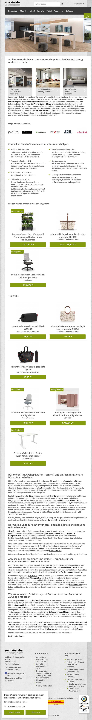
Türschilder (32, 575)
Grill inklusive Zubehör (44, 624)
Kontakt (39, 664)
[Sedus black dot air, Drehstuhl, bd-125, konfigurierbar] (28, 261)
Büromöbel (12, 11)
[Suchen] (62, 4)
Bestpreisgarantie (74, 659)
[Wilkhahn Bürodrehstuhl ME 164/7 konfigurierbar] (28, 399)
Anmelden (78, 3)
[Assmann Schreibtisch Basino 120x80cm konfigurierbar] (28, 440)
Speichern (35, 712)
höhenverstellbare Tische (70, 500)
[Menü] (88, 696)
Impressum (40, 666)
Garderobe (12, 582)
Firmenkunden (42, 659)
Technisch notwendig (16, 706)
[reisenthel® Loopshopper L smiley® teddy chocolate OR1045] (68, 313)
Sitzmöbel (24, 11)
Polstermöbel (68, 538)
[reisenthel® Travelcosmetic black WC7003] (28, 313)
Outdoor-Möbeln (22, 607)
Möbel (49, 11)
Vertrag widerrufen (44, 686)
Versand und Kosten (44, 673)
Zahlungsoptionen (43, 675)
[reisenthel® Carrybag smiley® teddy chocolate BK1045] (68, 221)
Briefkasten (49, 629)
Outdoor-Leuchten (38, 616)
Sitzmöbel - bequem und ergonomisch (46, 90)
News (38, 682)
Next (87, 36)
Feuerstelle (76, 624)
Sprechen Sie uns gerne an (59, 520)
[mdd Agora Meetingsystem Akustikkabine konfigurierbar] (68, 399)
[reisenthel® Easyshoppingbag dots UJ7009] (28, 354)
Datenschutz (41, 671)
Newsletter (40, 680)
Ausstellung (41, 657)
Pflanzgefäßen (35, 578)
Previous (8, 36)
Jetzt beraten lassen (16, 636)
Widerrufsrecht (42, 678)
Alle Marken (41, 662)
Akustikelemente (37, 11)
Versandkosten (53, 715)
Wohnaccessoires (15, 572)
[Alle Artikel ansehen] (13, 132)
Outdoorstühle (55, 550)
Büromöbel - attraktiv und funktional (15, 91)
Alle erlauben (14, 712)
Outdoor (69, 11)
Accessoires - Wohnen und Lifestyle (70, 91)
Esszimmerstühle (36, 548)
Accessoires (58, 11)
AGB (38, 668)
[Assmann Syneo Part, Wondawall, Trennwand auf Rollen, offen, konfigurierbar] (28, 221)
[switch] (84, 710)
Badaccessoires (75, 585)
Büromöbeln (59, 496)
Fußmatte (79, 629)
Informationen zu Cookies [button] (16, 702)
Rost (45, 627)
